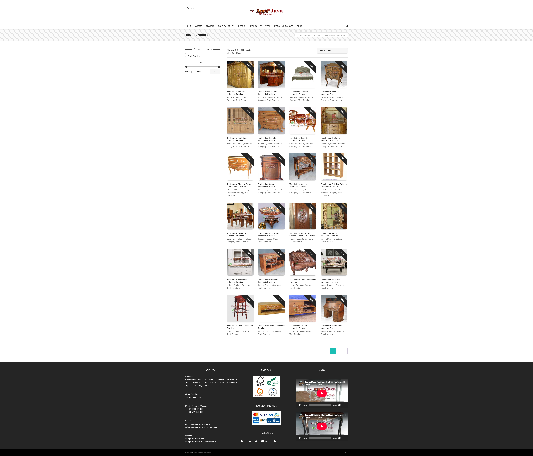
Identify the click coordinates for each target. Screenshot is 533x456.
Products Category (235, 192)
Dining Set (231, 239)
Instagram (267, 440)
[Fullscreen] (344, 405)
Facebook (243, 440)
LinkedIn (255, 440)
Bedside (324, 97)
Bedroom (293, 97)
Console (293, 190)
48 (237, 53)
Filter (215, 72)
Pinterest (273, 440)
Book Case (232, 144)
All (240, 53)
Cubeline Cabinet (328, 190)
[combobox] (202, 55)
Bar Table (262, 97)
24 (233, 53)
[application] (322, 393)
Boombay (262, 144)
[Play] (300, 405)
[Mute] (339, 405)
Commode (262, 190)
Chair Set (293, 144)
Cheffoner (325, 144)
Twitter (249, 440)
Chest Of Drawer (234, 190)
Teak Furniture (242, 100)
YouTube (261, 440)
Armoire (230, 97)
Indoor (238, 97)
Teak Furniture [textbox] (202, 56)
